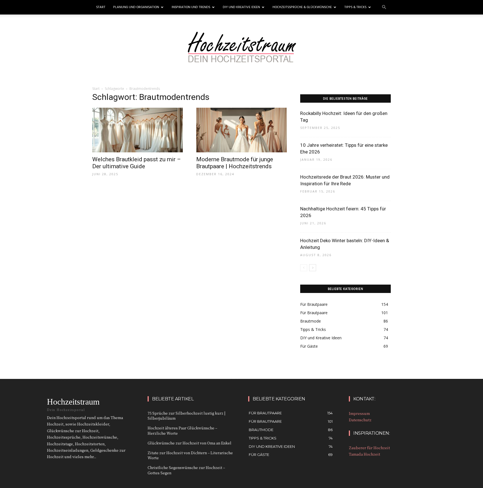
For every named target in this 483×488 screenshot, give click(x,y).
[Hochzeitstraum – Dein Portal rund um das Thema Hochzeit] (241, 52)
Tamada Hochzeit (364, 454)
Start (100, 7)
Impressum (359, 413)
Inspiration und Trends (191, 7)
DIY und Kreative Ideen (241, 7)
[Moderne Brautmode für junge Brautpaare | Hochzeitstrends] (241, 130)
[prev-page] (303, 267)
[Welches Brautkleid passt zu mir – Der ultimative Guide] (137, 130)
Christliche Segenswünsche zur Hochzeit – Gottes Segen (186, 470)
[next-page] (312, 267)
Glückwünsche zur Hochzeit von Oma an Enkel (189, 443)
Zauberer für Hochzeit (369, 447)
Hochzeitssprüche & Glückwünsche (302, 7)
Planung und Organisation (136, 7)
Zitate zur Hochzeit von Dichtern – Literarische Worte (190, 455)
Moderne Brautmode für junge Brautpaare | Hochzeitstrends (234, 163)
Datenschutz (360, 419)
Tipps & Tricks (355, 7)
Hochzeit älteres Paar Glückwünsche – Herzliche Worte (182, 430)
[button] (384, 7)
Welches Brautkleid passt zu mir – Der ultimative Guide (136, 163)
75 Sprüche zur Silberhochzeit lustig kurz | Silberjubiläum (187, 415)
